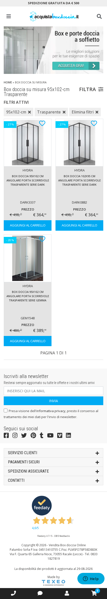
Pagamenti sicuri (24, 462)
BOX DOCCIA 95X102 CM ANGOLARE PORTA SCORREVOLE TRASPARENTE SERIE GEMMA (27, 296)
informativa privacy (50, 411)
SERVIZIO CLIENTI (22, 452)
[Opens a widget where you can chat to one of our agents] (91, 579)
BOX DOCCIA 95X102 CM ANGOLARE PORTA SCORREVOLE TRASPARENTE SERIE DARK (27, 180)
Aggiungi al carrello (28, 225)
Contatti (16, 480)
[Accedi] (67, 593)
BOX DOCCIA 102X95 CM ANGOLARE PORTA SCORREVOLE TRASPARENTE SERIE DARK (79, 180)
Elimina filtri (83, 112)
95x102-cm (16, 112)
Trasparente (49, 112)
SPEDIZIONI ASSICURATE (28, 471)
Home (8, 82)
